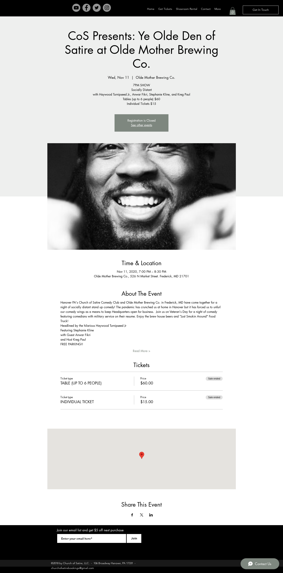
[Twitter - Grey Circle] (97, 8)
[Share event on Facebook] (132, 514)
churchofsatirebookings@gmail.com (72, 568)
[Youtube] (76, 8)
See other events (141, 125)
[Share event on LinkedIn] (151, 514)
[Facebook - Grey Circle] (86, 8)
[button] (232, 11)
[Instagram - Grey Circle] (107, 8)
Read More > (141, 351)
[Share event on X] (141, 514)
